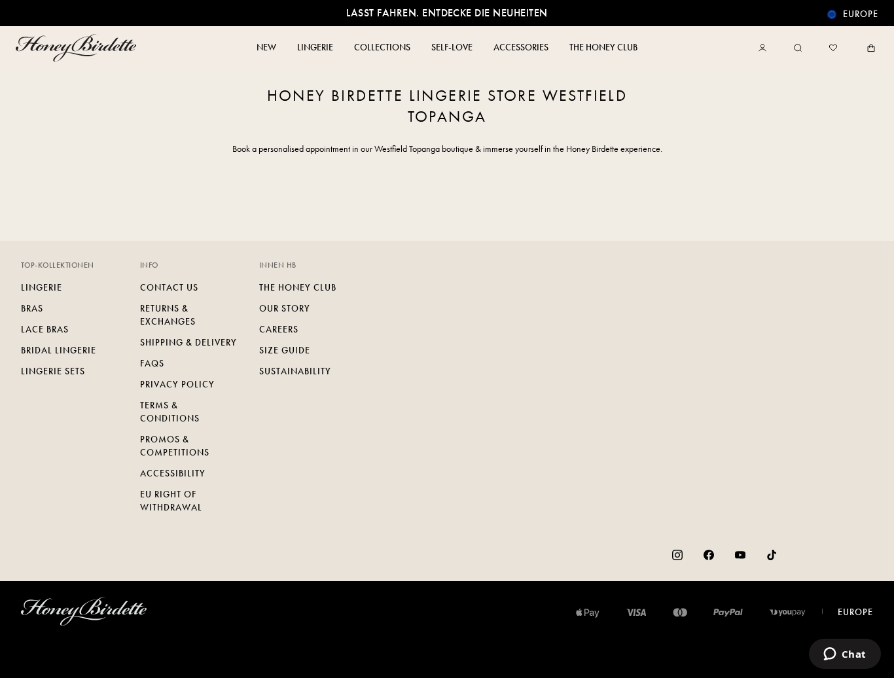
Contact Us (169, 287)
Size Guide (284, 350)
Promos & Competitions (174, 446)
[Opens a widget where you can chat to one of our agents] (844, 655)
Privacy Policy (177, 384)
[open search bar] (798, 48)
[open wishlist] (833, 48)
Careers (278, 329)
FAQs (152, 363)
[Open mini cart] (868, 48)
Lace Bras (45, 329)
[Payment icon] (787, 612)
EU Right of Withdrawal (171, 501)
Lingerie (41, 287)
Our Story (284, 308)
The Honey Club (297, 287)
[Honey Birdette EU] (78, 48)
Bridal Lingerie (58, 350)
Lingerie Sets (53, 371)
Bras (32, 308)
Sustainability (295, 371)
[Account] (765, 47)
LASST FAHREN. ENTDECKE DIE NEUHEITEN (446, 13)
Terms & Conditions (170, 412)
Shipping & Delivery (188, 342)
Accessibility (173, 473)
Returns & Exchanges (168, 315)
